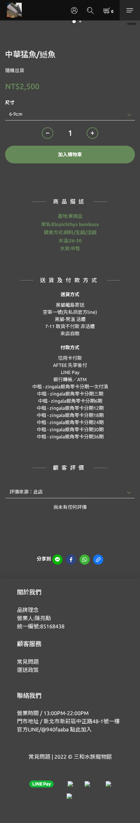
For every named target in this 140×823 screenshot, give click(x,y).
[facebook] (71, 559)
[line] (57, 559)
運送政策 (28, 670)
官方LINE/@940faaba (43, 729)
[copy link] (98, 559)
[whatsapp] (85, 559)
